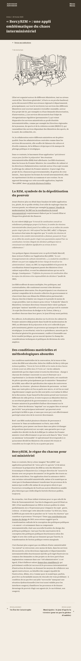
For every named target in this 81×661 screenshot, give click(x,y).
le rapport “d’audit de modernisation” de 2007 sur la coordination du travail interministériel (38, 210)
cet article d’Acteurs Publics (39, 183)
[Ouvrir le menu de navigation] (72, 4)
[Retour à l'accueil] (11, 4)
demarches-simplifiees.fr (48, 562)
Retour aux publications (22, 43)
